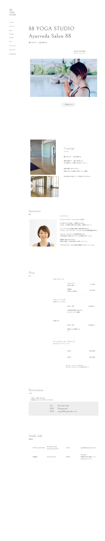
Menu (10, 30)
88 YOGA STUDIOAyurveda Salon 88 (52, 448)
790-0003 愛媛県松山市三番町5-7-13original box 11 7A (88, 457)
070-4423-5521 (51, 457)
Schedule (11, 37)
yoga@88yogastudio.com (88, 448)
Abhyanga (11, 34)
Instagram (12, 54)
